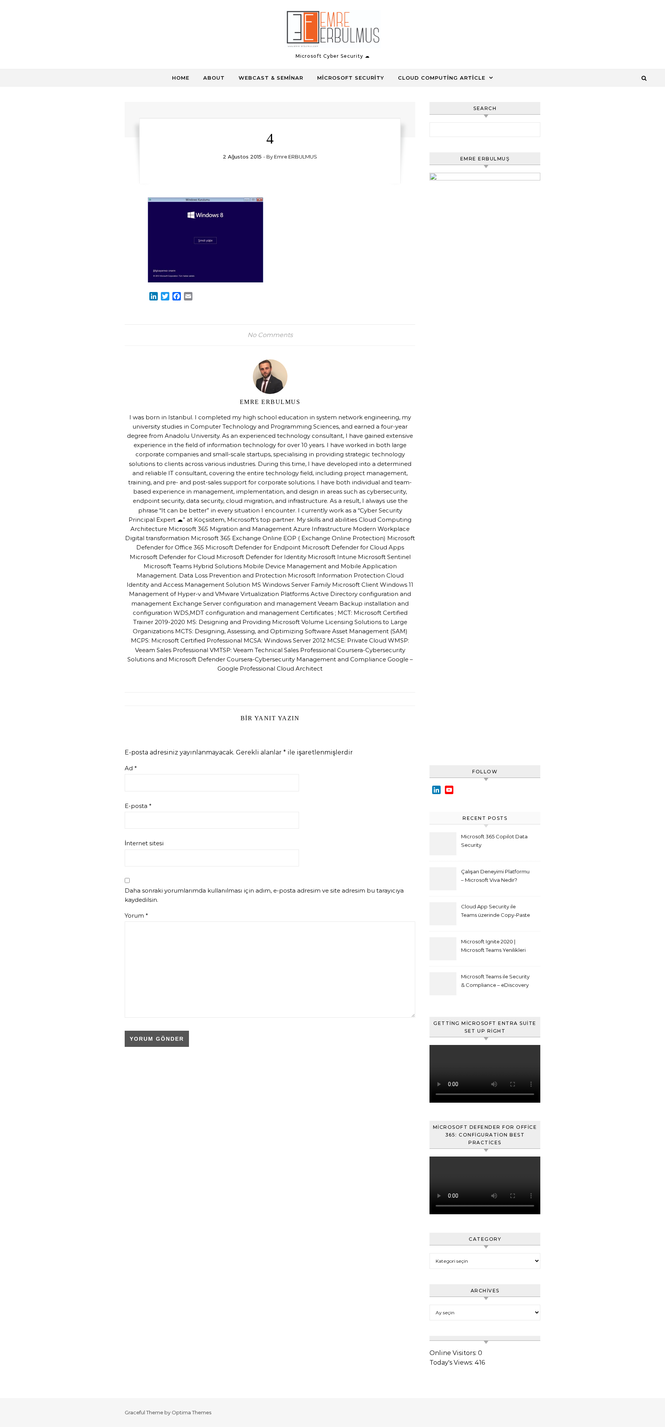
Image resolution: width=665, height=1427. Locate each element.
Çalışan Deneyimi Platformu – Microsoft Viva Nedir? (495, 875)
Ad (131, 768)
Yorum (136, 915)
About (214, 78)
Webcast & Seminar (271, 78)
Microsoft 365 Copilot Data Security (494, 840)
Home (180, 78)
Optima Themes (191, 1412)
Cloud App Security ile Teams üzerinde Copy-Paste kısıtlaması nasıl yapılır (495, 911)
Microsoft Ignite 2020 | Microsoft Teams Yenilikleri (493, 945)
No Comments (270, 335)
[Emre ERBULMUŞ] (332, 31)
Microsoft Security (350, 78)
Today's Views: (452, 1362)
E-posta (138, 805)
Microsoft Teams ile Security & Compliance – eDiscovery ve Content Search (495, 981)
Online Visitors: (453, 1353)
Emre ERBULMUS (295, 157)
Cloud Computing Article (441, 78)
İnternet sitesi (144, 843)
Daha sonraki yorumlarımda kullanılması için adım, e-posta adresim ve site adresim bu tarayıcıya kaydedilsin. (264, 895)
